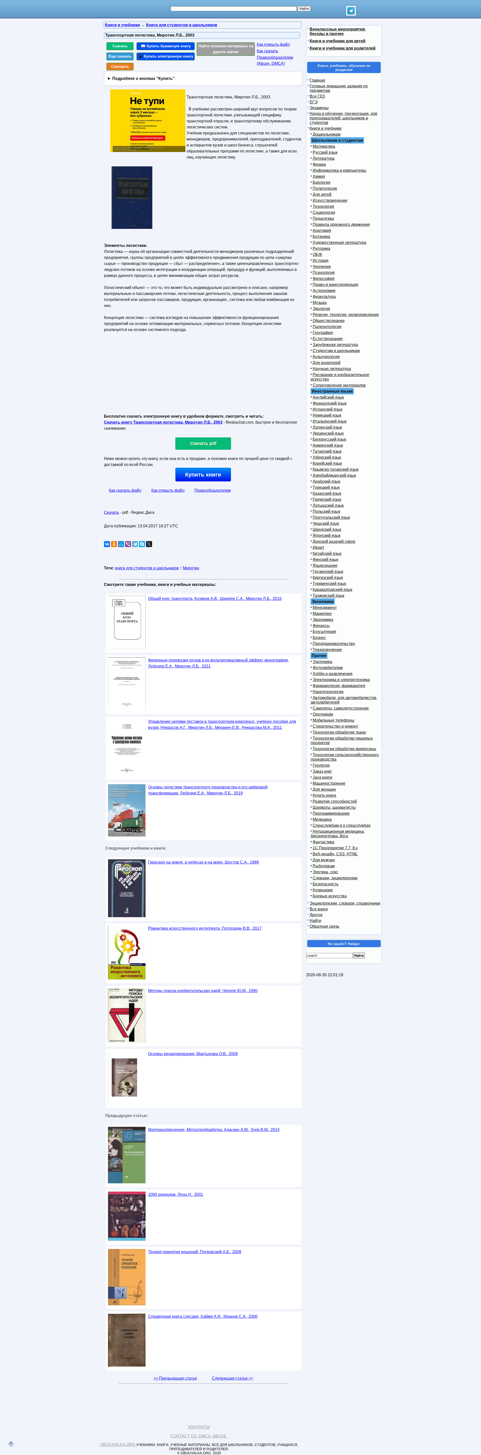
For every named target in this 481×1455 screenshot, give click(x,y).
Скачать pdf (203, 443)
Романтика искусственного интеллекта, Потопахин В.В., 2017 (205, 928)
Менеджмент (325, 607)
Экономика (323, 619)
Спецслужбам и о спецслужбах (342, 825)
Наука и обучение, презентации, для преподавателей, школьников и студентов (343, 118)
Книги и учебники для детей (338, 41)
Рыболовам (324, 866)
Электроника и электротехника (341, 680)
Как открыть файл (273, 44)
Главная (317, 80)
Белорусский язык (329, 439)
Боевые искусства (330, 896)
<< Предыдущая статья (175, 1378)
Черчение (322, 266)
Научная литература (332, 369)
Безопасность (325, 884)
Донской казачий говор (334, 541)
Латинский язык (327, 427)
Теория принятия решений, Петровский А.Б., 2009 (194, 1252)
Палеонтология (327, 327)
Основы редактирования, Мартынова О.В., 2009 (193, 1054)
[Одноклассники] (114, 544)
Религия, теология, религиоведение (346, 314)
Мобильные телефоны (333, 720)
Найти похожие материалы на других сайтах (225, 49)
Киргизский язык (328, 577)
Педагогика (323, 218)
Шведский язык (327, 529)
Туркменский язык (329, 583)
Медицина (322, 819)
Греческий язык (327, 499)
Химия (319, 176)
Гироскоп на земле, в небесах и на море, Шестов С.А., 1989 (203, 862)
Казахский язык (327, 493)
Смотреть (120, 66)
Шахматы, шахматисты (334, 807)
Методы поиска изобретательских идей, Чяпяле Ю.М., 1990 (203, 991)
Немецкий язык (327, 415)
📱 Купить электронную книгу (165, 56)
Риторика (321, 248)
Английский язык (328, 397)
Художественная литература (339, 242)
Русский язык (325, 152)
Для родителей (326, 363)
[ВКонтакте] (107, 544)
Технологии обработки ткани (339, 732)
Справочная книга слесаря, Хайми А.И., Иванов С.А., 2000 (203, 1316)
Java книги (322, 777)
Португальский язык (331, 517)
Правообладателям (212, 490)
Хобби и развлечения (332, 674)
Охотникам (323, 714)
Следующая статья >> (232, 1378)
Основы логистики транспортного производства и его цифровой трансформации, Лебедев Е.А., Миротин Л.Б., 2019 (208, 790)
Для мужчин (324, 860)
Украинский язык (328, 433)
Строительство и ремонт (335, 726)
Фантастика (323, 842)
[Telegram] (135, 544)
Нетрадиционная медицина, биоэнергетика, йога (338, 833)
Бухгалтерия (324, 631)
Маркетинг (322, 613)
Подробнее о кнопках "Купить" (143, 78)
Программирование (331, 813)
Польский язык (326, 511)
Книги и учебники (325, 128)
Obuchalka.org (117, 1444)
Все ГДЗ (317, 96)
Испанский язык (327, 409)
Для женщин (324, 789)
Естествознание (328, 339)
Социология (324, 212)
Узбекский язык (327, 457)
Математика (324, 146)
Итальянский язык (329, 421)
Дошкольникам (326, 134)
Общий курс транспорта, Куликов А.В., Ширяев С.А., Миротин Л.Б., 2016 (215, 598)
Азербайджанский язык (334, 475)
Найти (315, 920)
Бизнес (319, 637)
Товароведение (327, 650)
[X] (149, 544)
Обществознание (329, 320)
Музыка (320, 302)
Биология (321, 182)
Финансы (321, 625)
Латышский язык (328, 505)
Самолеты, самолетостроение (341, 708)
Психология (324, 272)
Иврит (318, 547)
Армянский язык (328, 445)
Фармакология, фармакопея (339, 686)
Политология (325, 188)
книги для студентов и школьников (147, 568)
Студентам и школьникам (336, 351)
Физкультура (324, 296)
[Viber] (128, 544)
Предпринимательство (334, 643)
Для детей (322, 194)
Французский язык (329, 403)
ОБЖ (317, 254)
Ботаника (321, 236)
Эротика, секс (325, 872)
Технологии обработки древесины (344, 749)
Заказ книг (322, 771)
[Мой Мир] (121, 544)
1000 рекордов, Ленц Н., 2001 (175, 1194)
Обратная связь (324, 926)
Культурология (326, 357)
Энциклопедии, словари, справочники (345, 903)
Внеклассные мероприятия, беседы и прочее (338, 31)
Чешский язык (326, 523)
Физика (319, 164)
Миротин (191, 568)
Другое (316, 915)
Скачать (120, 46)
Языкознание (325, 565)
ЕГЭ (314, 102)
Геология (321, 765)
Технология (323, 206)
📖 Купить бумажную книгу (166, 46)
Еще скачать (120, 56)
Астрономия (324, 290)
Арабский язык (326, 481)
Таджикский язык (328, 595)
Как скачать (267, 51)
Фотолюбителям (328, 668)
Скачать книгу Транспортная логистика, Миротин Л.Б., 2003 (163, 422)
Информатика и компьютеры (339, 170)
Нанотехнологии (328, 692)
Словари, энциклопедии (335, 878)
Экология (321, 308)
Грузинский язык (328, 571)
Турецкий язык (326, 487)
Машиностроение (329, 783)
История (320, 260)
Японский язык (326, 535)
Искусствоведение (330, 200)
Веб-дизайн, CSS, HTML (335, 854)
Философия (323, 278)
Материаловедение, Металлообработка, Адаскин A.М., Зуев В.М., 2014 (214, 1129)
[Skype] (142, 544)
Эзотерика (322, 662)
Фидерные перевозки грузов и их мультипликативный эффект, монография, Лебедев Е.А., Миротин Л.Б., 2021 (218, 663)
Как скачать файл (125, 490)
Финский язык (325, 559)
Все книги (319, 909)
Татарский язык (327, 451)
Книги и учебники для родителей (343, 48)
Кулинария (323, 890)
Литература (323, 158)
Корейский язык (327, 463)
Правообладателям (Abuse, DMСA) (275, 60)
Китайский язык (327, 553)
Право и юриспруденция (335, 284)
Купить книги (203, 474)
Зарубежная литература (335, 345)
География (323, 333)
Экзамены (319, 108)
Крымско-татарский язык (335, 469)
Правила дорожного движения (341, 224)
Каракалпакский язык (332, 589)
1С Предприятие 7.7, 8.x (335, 848)
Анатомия (322, 230)
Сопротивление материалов (339, 385)
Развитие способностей (335, 801)
